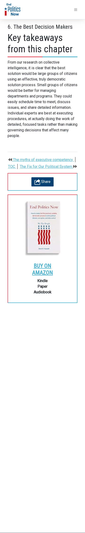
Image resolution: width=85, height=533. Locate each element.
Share (45, 181)
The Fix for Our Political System (46, 166)
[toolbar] (75, 9)
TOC (12, 166)
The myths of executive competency (43, 159)
